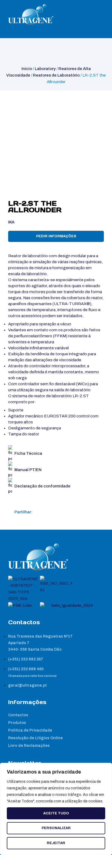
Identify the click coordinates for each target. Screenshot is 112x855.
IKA (11, 222)
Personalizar (56, 828)
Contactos (18, 715)
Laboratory (45, 68)
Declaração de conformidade (42, 486)
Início (26, 68)
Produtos (17, 723)
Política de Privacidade (30, 730)
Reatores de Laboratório (56, 75)
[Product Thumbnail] (18, 100)
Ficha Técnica (28, 453)
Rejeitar (56, 843)
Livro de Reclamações (29, 746)
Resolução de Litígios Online (35, 738)
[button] (39, 512)
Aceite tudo (56, 813)
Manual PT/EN (28, 470)
